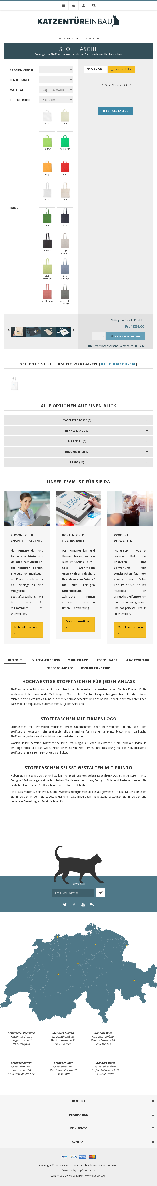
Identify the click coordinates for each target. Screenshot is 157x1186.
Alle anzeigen (118, 364)
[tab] (15, 660)
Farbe (14, 207)
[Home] (60, 38)
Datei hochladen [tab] (122, 69)
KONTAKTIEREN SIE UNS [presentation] (95, 668)
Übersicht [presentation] (15, 660)
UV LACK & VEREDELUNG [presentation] (45, 660)
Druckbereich (20, 99)
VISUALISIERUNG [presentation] (78, 660)
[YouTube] (83, 905)
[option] (15, 384)
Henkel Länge (20, 80)
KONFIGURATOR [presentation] (107, 660)
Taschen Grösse (22, 70)
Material (17, 90)
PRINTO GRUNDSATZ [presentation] (60, 668)
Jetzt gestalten (115, 111)
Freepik (73, 1175)
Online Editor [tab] (97, 69)
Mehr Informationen (26, 627)
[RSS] (92, 905)
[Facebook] (74, 905)
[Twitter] (65, 905)
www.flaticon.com (96, 1175)
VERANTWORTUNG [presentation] (137, 660)
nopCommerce (86, 1170)
